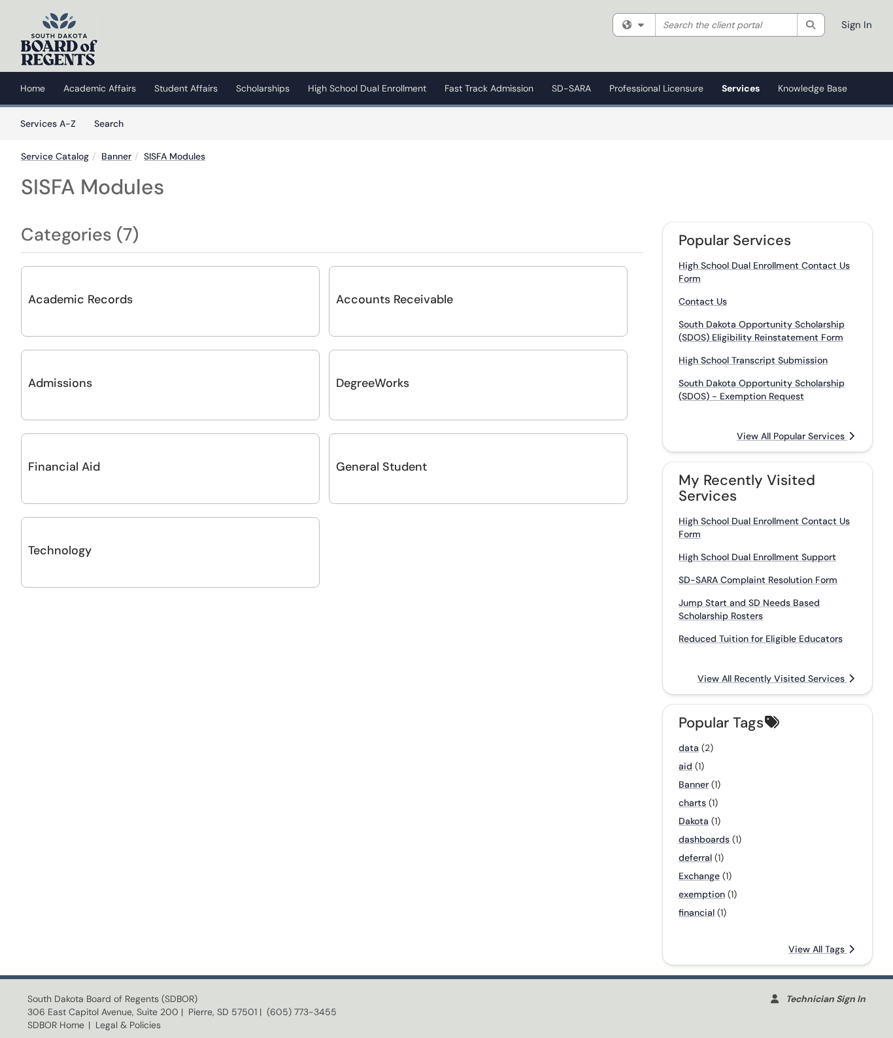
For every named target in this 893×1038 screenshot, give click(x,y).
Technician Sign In (826, 999)
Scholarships (263, 88)
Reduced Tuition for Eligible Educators (761, 639)
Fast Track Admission (489, 88)
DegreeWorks (372, 383)
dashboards (704, 839)
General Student (381, 467)
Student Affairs (186, 88)
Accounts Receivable (394, 299)
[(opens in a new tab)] (59, 39)
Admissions (60, 383)
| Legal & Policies (124, 1025)
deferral (695, 857)
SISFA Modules (174, 156)
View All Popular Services (792, 436)
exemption (702, 894)
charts (692, 803)
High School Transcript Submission (753, 360)
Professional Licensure (656, 88)
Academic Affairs (99, 88)
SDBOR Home (55, 1025)
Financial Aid (64, 467)
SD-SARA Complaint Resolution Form (758, 580)
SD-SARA (571, 88)
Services (741, 88)
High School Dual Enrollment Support (757, 557)
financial (697, 912)
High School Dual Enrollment (367, 88)
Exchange (699, 876)
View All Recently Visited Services (772, 678)
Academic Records (80, 299)
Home (32, 88)
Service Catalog (55, 156)
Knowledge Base (812, 88)
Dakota (694, 821)
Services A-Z (48, 123)
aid (685, 766)
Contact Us (703, 301)
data (689, 748)
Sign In (856, 24)
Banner (116, 156)
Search (113, 123)
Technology (60, 550)
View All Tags (817, 949)
